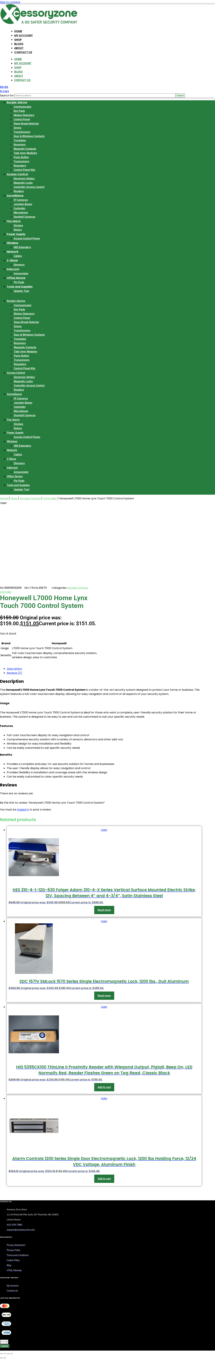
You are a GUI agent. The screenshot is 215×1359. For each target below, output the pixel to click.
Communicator (22, 106)
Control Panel (22, 119)
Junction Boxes (23, 204)
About (19, 48)
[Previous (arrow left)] (1, 1357)
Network (12, 252)
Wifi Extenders (22, 247)
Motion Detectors (24, 115)
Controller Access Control (29, 187)
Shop (18, 40)
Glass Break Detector (26, 123)
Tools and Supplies (20, 287)
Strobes (18, 225)
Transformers (22, 132)
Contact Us (23, 52)
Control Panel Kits (24, 169)
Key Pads (19, 111)
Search (180, 95)
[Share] (8, 1353)
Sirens (17, 127)
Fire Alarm (14, 221)
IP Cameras (21, 200)
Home (18, 31)
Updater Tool (21, 291)
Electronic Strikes (24, 178)
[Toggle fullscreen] (4, 1353)
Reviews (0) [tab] (14, 673)
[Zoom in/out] (1, 1353)
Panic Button (21, 157)
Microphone (21, 212)
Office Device (16, 278)
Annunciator (21, 273)
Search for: (7, 95)
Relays (18, 229)
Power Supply (16, 234)
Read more (104, 910)
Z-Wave (12, 260)
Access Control (17, 174)
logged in (23, 809)
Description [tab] (14, 669)
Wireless (12, 243)
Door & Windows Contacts (29, 136)
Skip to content (10, 2)
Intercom (13, 269)
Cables (18, 256)
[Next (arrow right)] (4, 1357)
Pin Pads (19, 282)
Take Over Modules (25, 153)
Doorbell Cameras (24, 216)
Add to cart (104, 1087)
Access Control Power (27, 238)
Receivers (20, 144)
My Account (23, 35)
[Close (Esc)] (11, 1353)
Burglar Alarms (17, 102)
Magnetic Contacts (25, 148)
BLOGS (18, 44)
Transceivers (21, 161)
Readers (19, 191)
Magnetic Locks (23, 182)
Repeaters (20, 165)
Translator (20, 140)
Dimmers (19, 264)
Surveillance (15, 196)
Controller (20, 208)
